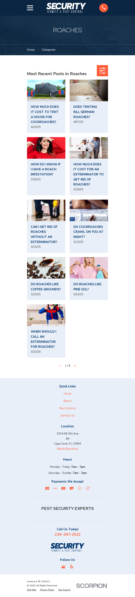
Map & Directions (67, 449)
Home (67, 394)
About (67, 401)
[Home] (66, 8)
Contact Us (67, 415)
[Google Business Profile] (63, 567)
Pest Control (67, 408)
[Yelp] (72, 567)
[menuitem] (31, 590)
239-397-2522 (68, 534)
